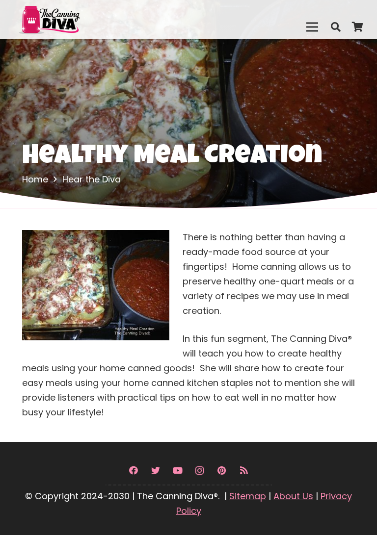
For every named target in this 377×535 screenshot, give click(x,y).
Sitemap (247, 496)
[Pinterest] (222, 470)
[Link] (70, 19)
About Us (293, 496)
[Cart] (357, 27)
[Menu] (312, 27)
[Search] (336, 27)
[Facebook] (133, 470)
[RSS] (244, 470)
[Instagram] (199, 470)
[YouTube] (177, 470)
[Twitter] (155, 470)
